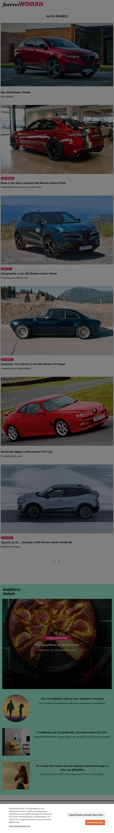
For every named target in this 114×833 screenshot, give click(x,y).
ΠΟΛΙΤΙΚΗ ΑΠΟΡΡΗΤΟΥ (19, 826)
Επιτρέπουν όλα (95, 822)
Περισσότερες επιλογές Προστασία (86, 815)
